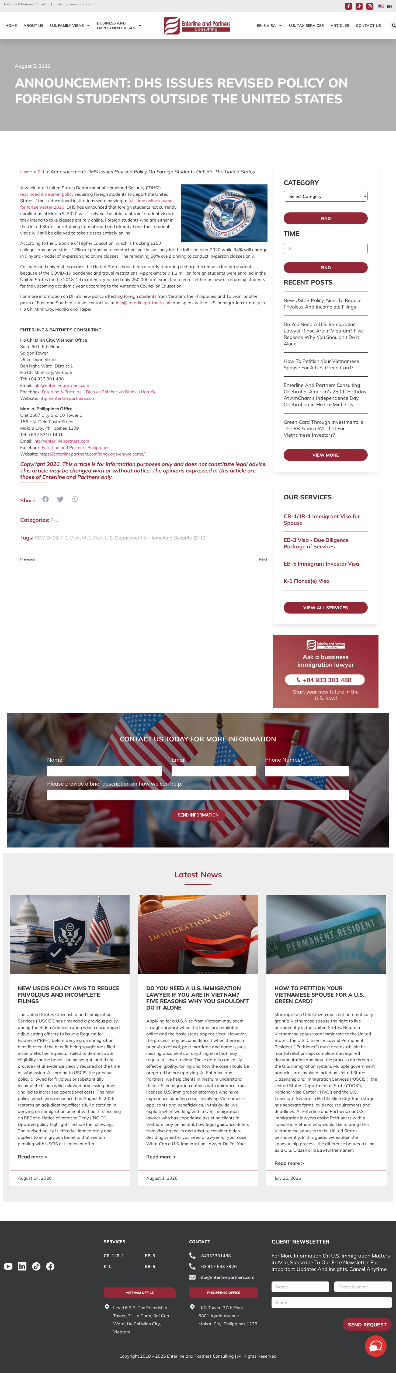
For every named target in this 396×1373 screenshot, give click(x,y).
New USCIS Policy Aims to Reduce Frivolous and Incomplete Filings (323, 303)
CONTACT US (368, 25)
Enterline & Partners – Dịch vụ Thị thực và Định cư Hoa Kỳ (98, 391)
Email (179, 759)
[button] (45, 499)
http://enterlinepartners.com (67, 398)
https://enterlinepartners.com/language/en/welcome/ (92, 454)
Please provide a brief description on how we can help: (114, 783)
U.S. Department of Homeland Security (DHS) (156, 538)
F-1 (41, 171)
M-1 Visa (92, 538)
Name (54, 759)
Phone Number (284, 759)
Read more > (32, 1157)
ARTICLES (340, 25)
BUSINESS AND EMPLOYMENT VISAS (116, 25)
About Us (33, 25)
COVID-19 (46, 538)
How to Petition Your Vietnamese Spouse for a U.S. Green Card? (321, 364)
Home (26, 171)
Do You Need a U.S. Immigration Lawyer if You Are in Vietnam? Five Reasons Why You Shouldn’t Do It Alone (323, 334)
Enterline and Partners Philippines (75, 447)
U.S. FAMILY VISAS (67, 25)
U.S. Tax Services (306, 25)
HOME (11, 25)
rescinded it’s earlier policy (47, 194)
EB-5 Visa (266, 25)
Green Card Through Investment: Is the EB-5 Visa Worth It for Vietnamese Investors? (323, 428)
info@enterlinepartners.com (74, 4)
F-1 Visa (70, 538)
